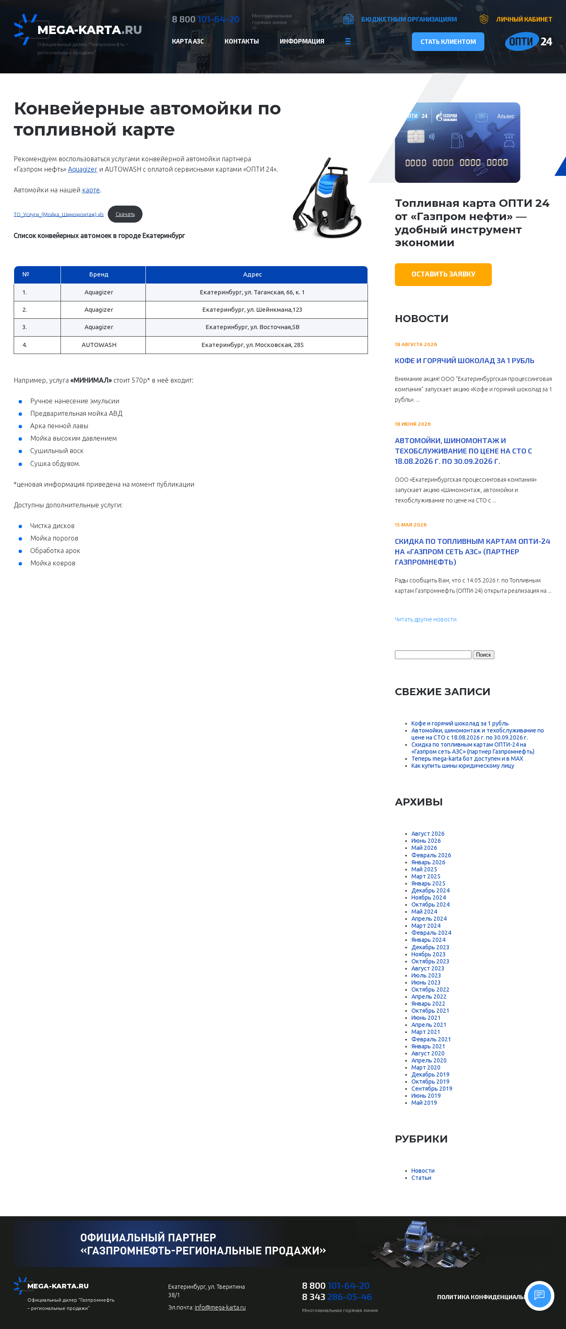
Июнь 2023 (426, 982)
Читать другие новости (426, 619)
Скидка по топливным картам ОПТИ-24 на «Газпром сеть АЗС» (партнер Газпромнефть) (472, 551)
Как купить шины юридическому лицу (462, 765)
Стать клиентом (448, 41)
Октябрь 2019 (430, 1081)
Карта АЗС (188, 41)
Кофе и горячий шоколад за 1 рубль (465, 360)
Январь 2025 (428, 883)
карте (91, 190)
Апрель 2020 (429, 1060)
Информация (302, 41)
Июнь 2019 (426, 1095)
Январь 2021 (428, 1046)
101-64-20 (205, 18)
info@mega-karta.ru (220, 1307)
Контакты (242, 41)
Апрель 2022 (429, 996)
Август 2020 (428, 1053)
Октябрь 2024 (430, 904)
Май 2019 (424, 1102)
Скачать (125, 214)
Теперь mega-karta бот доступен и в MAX (467, 758)
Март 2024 (425, 925)
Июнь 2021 (426, 1017)
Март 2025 (425, 876)
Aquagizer (82, 169)
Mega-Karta (89, 30)
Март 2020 (425, 1067)
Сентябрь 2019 (431, 1088)
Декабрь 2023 (430, 947)
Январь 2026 (428, 862)
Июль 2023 (426, 975)
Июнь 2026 (426, 840)
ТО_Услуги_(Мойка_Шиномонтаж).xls (59, 214)
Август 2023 (428, 968)
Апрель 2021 (429, 1024)
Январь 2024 (428, 939)
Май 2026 (424, 847)
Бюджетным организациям (409, 19)
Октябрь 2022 (430, 989)
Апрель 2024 (429, 918)
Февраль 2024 (431, 932)
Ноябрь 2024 (428, 897)
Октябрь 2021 (430, 1010)
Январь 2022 (428, 1003)
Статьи (421, 1177)
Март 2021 (425, 1031)
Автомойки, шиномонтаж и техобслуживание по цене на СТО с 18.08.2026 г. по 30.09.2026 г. (463, 451)
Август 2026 (428, 833)
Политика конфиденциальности (490, 1296)
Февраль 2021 (431, 1039)
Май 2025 (424, 869)
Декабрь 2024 (430, 890)
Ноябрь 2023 (428, 954)
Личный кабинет (524, 19)
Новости (423, 1170)
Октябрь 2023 (430, 961)
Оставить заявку (443, 273)
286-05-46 (337, 1296)
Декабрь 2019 (430, 1074)
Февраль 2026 (431, 855)
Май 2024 (424, 911)
